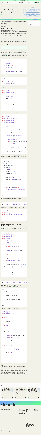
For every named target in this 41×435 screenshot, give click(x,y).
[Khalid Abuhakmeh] (2, 14)
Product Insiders (35, 409)
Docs (5, 2)
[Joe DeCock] (15, 397)
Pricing (7, 2)
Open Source (35, 412)
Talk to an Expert (32, 2)
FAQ (26, 410)
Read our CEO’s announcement (25, 0)
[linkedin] (5, 431)
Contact (20, 423)
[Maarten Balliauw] (2, 397)
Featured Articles (28, 412)
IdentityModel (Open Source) (22, 412)
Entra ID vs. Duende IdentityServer (30, 424)
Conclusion (30, 25)
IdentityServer (20, 409)
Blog (26, 411)
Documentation (28, 409)
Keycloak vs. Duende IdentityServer (30, 425)
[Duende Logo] (20, 2)
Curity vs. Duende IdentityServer (29, 423)
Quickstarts (35, 411)
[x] (7, 431)
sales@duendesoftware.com (7, 409)
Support (27, 417)
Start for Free (37, 2)
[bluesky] (3, 431)
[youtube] (9, 431)
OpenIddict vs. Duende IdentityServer (30, 427)
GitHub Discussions (36, 410)
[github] (2, 431)
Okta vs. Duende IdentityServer (29, 426)
